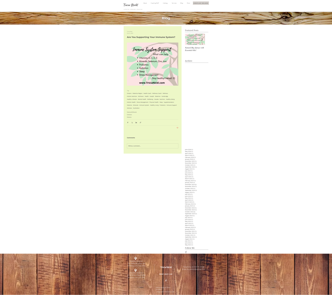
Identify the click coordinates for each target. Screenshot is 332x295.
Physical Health (153, 102)
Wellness (165, 93)
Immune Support (172, 105)
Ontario (129, 93)
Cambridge (165, 96)
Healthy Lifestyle (132, 99)
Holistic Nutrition (132, 96)
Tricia (127, 5)
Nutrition (162, 99)
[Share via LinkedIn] (136, 122)
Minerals (135, 105)
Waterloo (157, 96)
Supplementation (169, 102)
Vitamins (129, 105)
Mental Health (142, 99)
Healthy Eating (170, 99)
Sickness (129, 108)
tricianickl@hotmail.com (196, 269)
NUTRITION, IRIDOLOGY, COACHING (133, 9)
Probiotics (163, 105)
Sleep (161, 102)
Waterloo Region (137, 93)
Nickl (135, 5)
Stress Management (142, 102)
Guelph (152, 96)
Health (147, 96)
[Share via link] (140, 122)
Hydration (129, 114)
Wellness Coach (157, 93)
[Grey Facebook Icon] (185, 252)
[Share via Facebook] (128, 122)
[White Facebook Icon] (166, 280)
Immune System (144, 105)
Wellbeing (150, 99)
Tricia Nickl (166, 267)
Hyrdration (136, 108)
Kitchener (141, 96)
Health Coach (147, 93)
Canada (156, 99)
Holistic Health (131, 102)
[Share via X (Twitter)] (132, 122)
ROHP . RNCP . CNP (165, 274)
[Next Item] (202, 39)
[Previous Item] (188, 39)
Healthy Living (154, 105)
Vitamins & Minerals (132, 112)
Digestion (129, 117)
